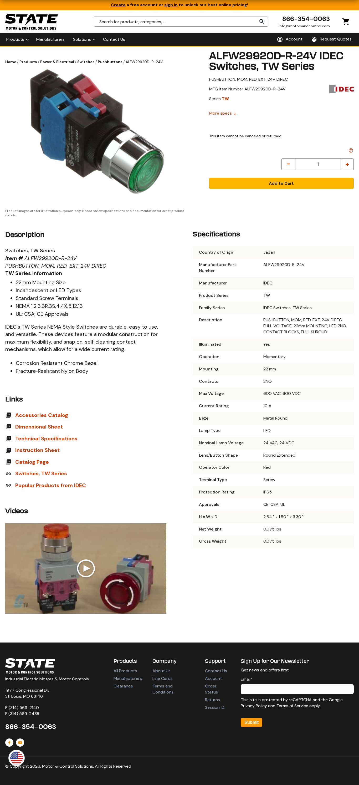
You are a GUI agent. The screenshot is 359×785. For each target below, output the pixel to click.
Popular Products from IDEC (50, 485)
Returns (212, 699)
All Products (125, 671)
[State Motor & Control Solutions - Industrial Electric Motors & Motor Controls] (30, 666)
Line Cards (162, 678)
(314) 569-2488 (23, 713)
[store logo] (31, 22)
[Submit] (262, 21)
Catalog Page (32, 461)
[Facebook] (9, 742)
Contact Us (216, 671)
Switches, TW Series (41, 473)
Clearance (123, 686)
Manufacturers (128, 678)
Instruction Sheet (37, 450)
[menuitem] (17, 39)
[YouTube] (20, 742)
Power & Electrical (57, 61)
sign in (171, 5)
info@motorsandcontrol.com (304, 26)
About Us (161, 671)
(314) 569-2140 (24, 707)
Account (213, 678)
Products (28, 61)
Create (118, 5)
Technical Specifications (46, 438)
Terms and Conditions (162, 689)
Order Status (211, 689)
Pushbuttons (110, 61)
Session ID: (215, 707)
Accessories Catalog (41, 415)
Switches (86, 61)
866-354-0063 (306, 19)
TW (225, 98)
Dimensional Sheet (39, 426)
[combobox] (181, 22)
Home (11, 61)
